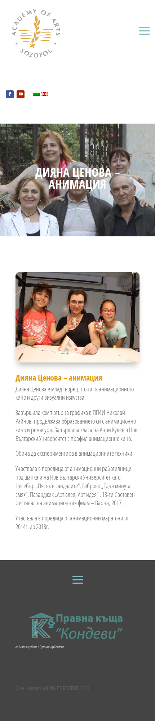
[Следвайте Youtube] (21, 94)
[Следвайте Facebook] (10, 94)
